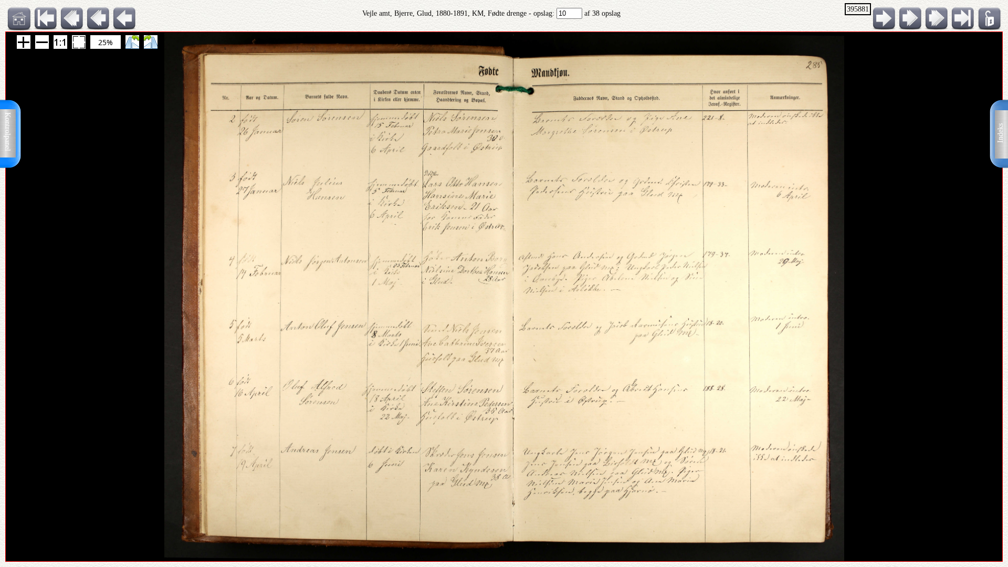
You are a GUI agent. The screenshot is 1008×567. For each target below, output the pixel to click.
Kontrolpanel (8, 131)
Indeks (1000, 133)
